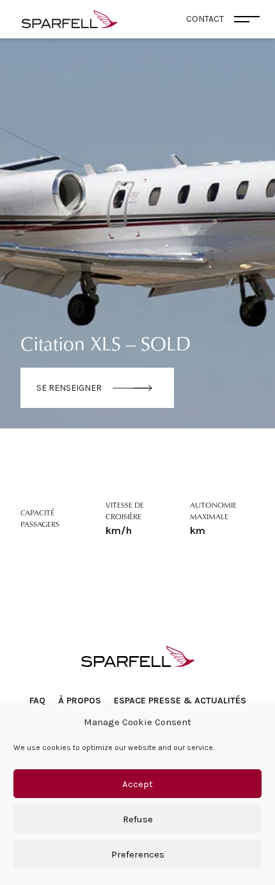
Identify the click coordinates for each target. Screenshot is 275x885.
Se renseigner (69, 387)
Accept (137, 784)
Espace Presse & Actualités (180, 700)
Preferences (137, 854)
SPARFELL (138, 656)
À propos (79, 700)
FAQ (37, 700)
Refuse (138, 819)
